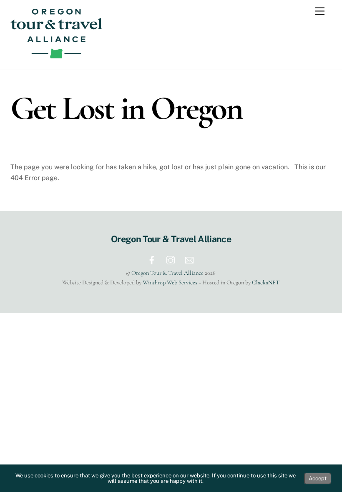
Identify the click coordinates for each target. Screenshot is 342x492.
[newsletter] (189, 259)
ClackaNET (265, 282)
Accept (318, 478)
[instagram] (170, 259)
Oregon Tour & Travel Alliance (167, 272)
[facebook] (151, 259)
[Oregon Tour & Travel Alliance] (56, 54)
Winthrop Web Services (170, 282)
